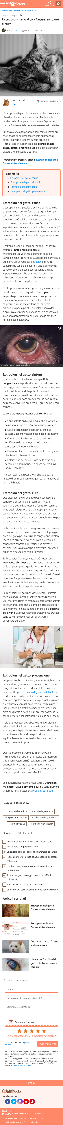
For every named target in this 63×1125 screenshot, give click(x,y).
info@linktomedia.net (21, 1065)
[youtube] (26, 1101)
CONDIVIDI (49, 5)
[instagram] (20, 1101)
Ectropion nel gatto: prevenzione (28, 191)
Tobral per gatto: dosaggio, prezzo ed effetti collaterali (29, 877)
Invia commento (47, 1044)
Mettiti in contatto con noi (15, 1118)
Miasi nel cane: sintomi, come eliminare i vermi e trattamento (31, 868)
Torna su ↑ (31, 1083)
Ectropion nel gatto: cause (24, 178)
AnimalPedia (7, 10)
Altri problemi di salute (16, 818)
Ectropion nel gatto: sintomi (25, 182)
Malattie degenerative (42, 811)
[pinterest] (32, 1101)
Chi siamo (38, 1114)
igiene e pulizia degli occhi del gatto (35, 692)
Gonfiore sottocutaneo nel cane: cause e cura (29, 842)
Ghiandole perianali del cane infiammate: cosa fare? (32, 852)
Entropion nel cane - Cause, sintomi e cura (43, 925)
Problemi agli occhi (28, 10)
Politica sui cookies (31, 1122)
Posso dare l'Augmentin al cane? (23, 847)
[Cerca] (59, 3)
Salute (16, 10)
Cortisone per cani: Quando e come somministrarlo (32, 890)
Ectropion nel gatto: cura (24, 187)
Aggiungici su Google (49, 101)
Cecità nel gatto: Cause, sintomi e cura (44, 943)
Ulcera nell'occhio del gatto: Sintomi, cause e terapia (44, 963)
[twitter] (14, 1101)
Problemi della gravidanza (44, 818)
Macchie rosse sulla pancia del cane (25, 885)
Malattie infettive (17, 824)
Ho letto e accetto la (19, 1043)
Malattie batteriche (18, 811)
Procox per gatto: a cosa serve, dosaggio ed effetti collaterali (32, 859)
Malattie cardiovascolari (41, 824)
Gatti (15, 104)
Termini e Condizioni (37, 1118)
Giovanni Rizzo (14, 30)
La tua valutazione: (17, 1036)
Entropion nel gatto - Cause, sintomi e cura (43, 908)
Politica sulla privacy (13, 1122)
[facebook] (7, 1101)
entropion (36, 262)
